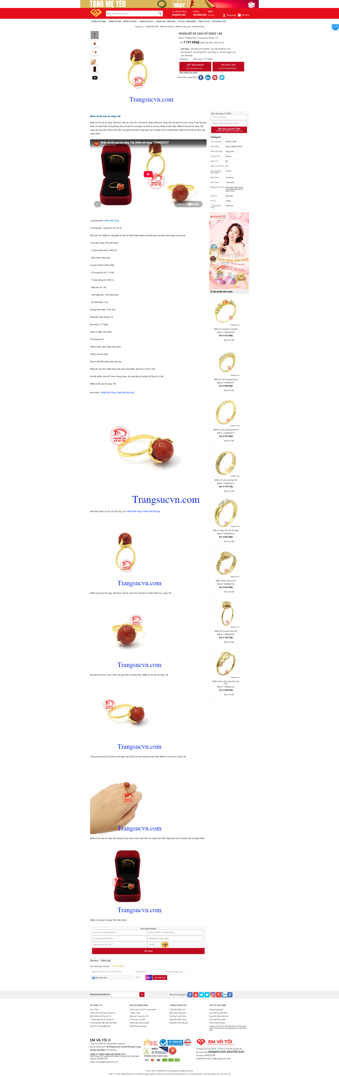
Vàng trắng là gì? (216, 1010)
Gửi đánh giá (160, 978)
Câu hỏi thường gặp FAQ (100, 1026)
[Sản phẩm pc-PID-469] (229, 250)
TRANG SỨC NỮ (114, 21)
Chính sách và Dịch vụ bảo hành (143, 1010)
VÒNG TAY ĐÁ (204, 21)
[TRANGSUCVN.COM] (96, 16)
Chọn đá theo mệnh (217, 1019)
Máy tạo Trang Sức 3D (139, 1016)
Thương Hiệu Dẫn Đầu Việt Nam (103, 1023)
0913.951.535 (227, 66)
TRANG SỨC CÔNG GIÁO (166, 21)
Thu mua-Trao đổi (137, 1019)
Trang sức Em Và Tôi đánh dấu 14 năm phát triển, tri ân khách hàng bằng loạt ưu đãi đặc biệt (227, 1028)
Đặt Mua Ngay (195, 66)
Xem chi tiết (229, 340)
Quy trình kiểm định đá (218, 1016)
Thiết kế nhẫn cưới (177, 1010)
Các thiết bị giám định (218, 1013)
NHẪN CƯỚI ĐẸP (130, 21)
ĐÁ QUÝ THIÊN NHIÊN (187, 21)
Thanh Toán (135, 1013)
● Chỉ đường (111, 1050)
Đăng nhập (231, 15)
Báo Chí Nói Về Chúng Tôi (100, 1016)
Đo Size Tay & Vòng (178, 1016)
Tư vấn (335, 26)
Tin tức (211, 15)
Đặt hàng (148, 951)
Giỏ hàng (244, 15)
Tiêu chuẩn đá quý (217, 1023)
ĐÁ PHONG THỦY (219, 21)
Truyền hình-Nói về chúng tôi (102, 1019)
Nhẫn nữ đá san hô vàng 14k (105, 116)
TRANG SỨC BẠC (146, 21)
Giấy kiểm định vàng (178, 1019)
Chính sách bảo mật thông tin (102, 1013)
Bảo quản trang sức (178, 1013)
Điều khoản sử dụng (138, 1026)
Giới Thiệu (94, 1010)
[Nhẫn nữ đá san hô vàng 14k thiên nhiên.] (95, 69)
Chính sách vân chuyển (139, 1023)
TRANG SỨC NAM (98, 21)
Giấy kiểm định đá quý (179, 1023)
